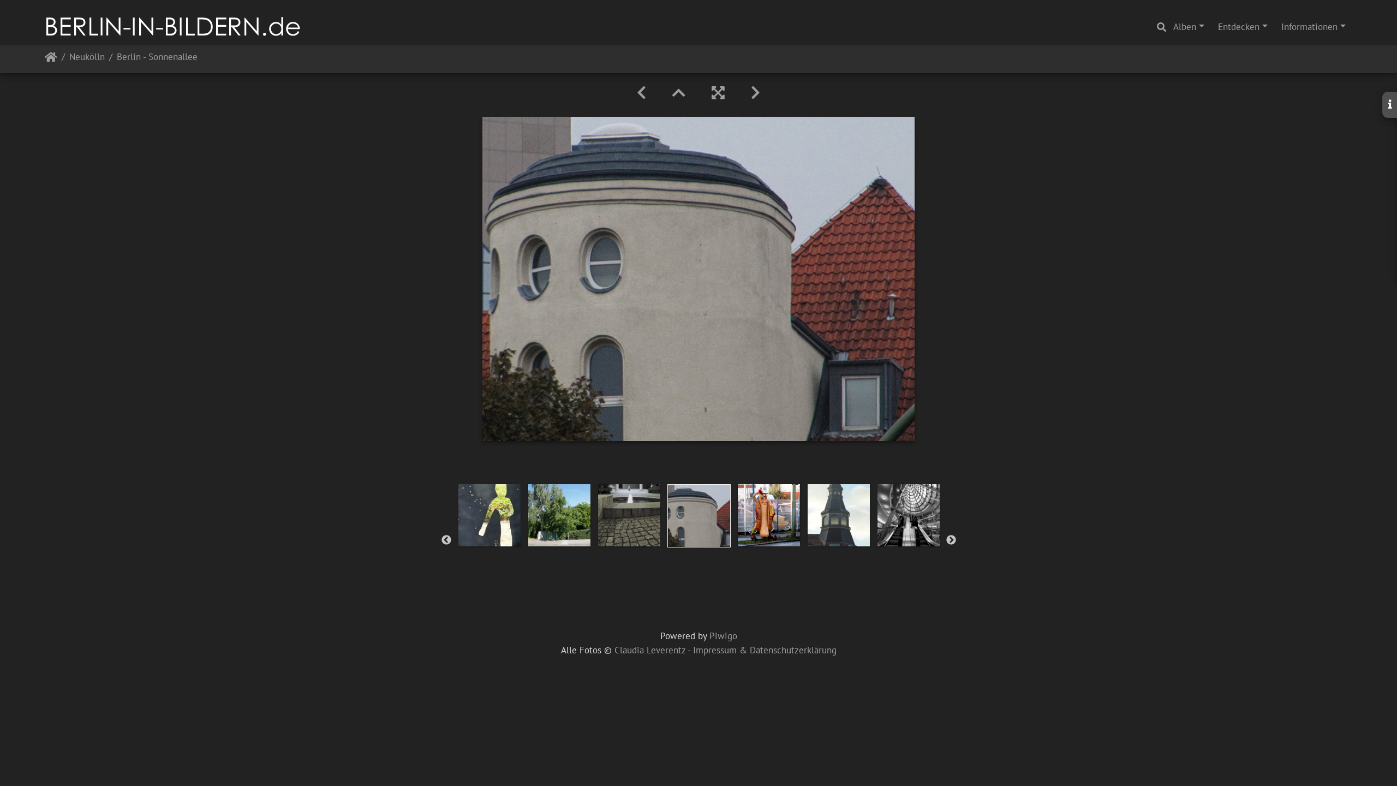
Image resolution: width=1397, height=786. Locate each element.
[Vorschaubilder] (678, 93)
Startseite (51, 59)
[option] (489, 515)
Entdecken (1238, 27)
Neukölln (87, 57)
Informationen (1309, 27)
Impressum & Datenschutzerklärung (765, 650)
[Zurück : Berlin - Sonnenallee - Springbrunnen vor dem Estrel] (641, 93)
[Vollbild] (718, 93)
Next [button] (951, 540)
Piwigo (723, 636)
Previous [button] (446, 540)
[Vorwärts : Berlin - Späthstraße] (755, 93)
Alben (1184, 27)
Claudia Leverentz (649, 650)
